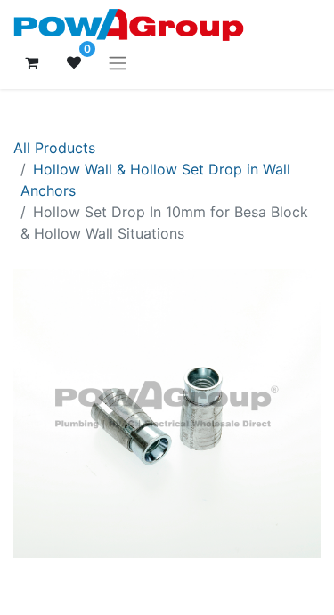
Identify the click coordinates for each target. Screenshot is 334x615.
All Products (54, 148)
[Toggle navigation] (117, 62)
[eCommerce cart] (31, 62)
